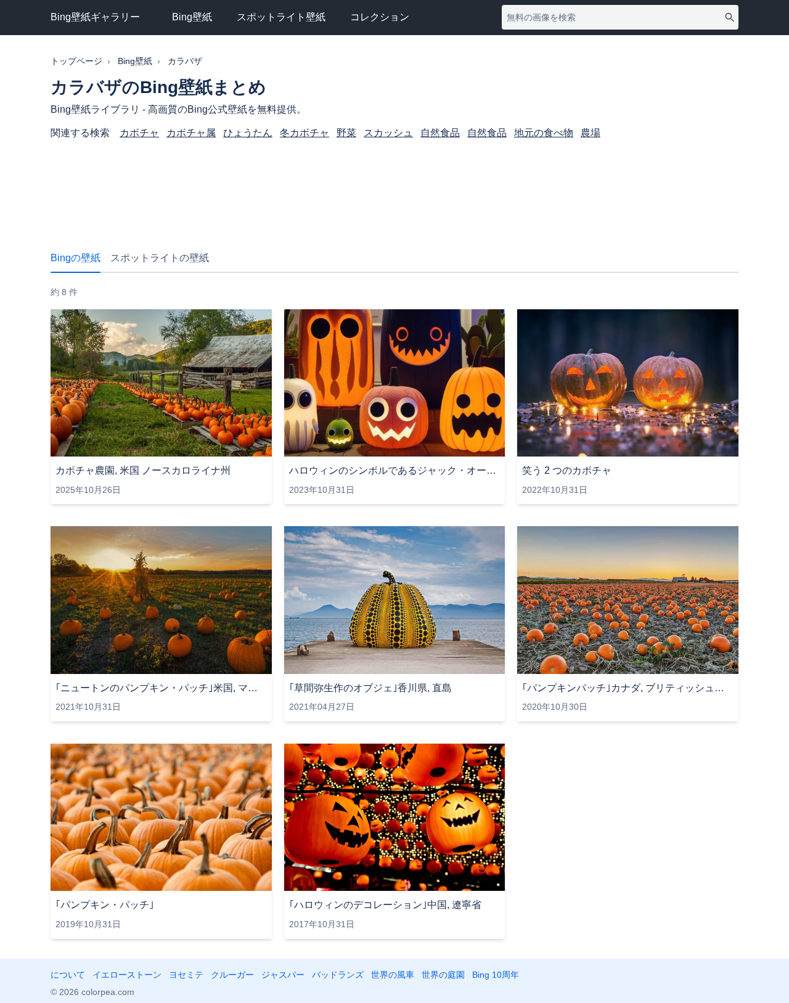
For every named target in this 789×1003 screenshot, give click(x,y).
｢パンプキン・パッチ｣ (104, 904)
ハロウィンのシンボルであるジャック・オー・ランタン (395, 470)
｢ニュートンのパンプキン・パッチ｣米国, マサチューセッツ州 (161, 688)
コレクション (379, 17)
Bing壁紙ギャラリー (95, 17)
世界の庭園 (443, 975)
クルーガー (232, 975)
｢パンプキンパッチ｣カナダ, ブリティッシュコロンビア (628, 688)
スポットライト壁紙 (281, 17)
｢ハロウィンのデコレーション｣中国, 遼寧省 (385, 904)
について (68, 975)
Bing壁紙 (192, 17)
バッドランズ (338, 975)
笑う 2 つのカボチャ (566, 470)
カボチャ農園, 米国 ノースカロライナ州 (143, 470)
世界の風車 (392, 975)
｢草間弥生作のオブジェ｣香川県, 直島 (370, 688)
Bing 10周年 (495, 975)
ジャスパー (283, 975)
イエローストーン (126, 975)
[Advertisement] (394, 188)
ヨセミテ (186, 975)
